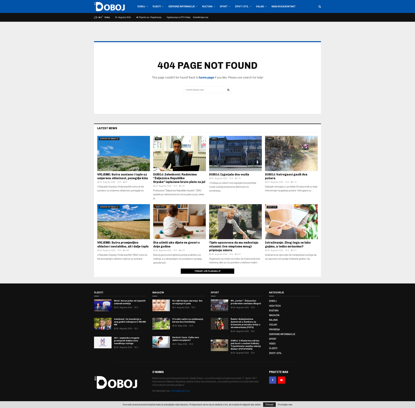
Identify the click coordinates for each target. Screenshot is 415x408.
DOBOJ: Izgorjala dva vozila (229, 174)
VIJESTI (157, 6)
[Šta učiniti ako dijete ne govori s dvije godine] (179, 221)
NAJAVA (273, 320)
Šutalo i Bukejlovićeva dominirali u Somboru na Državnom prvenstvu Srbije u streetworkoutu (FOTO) (245, 323)
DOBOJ (141, 6)
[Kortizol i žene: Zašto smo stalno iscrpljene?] (161, 342)
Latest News (107, 128)
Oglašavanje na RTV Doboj (178, 17)
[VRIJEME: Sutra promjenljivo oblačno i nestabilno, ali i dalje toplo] (123, 221)
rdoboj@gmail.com (180, 391)
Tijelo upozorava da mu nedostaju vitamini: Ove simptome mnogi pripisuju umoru (233, 246)
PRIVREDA (274, 329)
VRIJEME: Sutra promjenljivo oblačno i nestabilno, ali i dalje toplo (123, 244)
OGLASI (260, 6)
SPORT (224, 6)
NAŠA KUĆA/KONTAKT (284, 6)
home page (206, 77)
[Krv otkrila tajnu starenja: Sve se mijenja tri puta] (161, 305)
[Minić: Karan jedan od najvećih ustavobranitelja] (103, 305)
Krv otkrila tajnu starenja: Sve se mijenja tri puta (187, 302)
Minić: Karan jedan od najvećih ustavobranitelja (130, 302)
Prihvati (269, 404)
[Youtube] (281, 380)
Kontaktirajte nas (200, 17)
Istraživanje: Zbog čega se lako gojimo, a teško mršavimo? (288, 244)
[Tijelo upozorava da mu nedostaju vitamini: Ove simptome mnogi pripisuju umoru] (235, 221)
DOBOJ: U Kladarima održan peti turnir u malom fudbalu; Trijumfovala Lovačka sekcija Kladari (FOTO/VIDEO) (246, 344)
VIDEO (272, 343)
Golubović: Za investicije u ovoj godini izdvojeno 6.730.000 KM (130, 322)
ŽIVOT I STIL (242, 6)
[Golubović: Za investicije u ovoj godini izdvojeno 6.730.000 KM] (103, 324)
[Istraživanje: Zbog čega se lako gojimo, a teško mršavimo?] (291, 221)
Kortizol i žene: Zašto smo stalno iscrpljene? (185, 338)
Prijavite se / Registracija (149, 17)
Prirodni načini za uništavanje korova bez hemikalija (187, 320)
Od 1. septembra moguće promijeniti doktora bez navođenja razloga (126, 341)
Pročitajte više (285, 404)
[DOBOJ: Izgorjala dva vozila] (235, 153)
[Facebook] (272, 380)
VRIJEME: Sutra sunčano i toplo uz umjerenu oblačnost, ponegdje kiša (122, 176)
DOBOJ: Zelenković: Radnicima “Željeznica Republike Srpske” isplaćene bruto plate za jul (179, 178)
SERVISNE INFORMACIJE (181, 6)
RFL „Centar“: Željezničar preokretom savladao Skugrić (246, 302)
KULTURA (207, 6)
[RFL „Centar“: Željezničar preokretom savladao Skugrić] (219, 305)
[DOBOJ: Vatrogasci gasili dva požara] (291, 153)
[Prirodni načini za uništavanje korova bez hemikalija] (161, 324)
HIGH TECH (275, 306)
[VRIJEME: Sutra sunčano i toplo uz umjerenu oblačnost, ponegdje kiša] (123, 153)
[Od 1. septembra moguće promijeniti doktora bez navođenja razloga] (103, 342)
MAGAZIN (274, 315)
